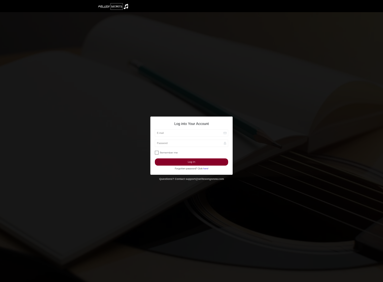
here (205, 168)
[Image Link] (113, 6)
